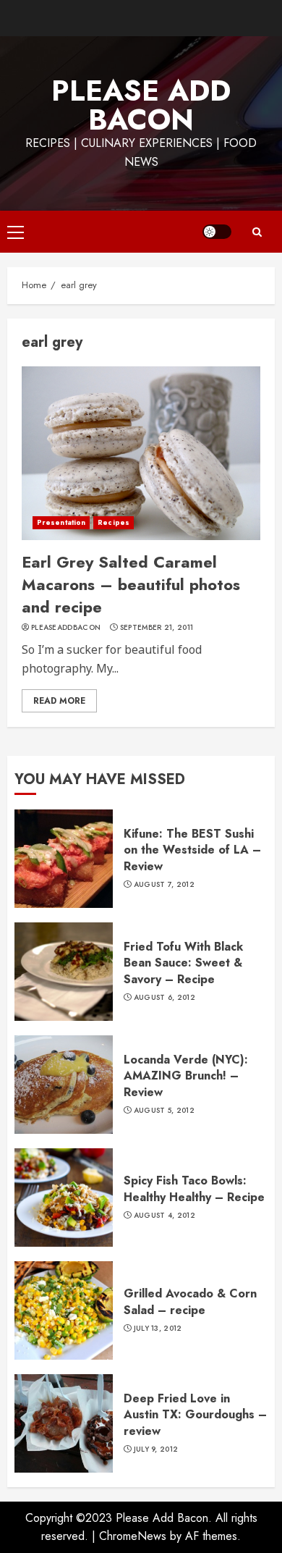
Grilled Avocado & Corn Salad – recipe (190, 1301)
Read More (59, 700)
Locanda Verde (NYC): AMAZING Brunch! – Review (186, 1075)
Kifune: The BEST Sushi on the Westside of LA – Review (192, 850)
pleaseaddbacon (66, 628)
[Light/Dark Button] (216, 231)
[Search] (257, 232)
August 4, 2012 (164, 1216)
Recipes (113, 522)
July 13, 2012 (158, 1328)
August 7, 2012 (164, 885)
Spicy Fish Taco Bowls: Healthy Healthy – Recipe (194, 1188)
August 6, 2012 (164, 998)
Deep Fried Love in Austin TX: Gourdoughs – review (195, 1414)
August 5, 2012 (164, 1111)
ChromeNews (132, 1536)
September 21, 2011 (156, 628)
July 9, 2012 (156, 1449)
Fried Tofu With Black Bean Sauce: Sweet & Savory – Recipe (183, 963)
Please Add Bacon (141, 105)
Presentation (61, 522)
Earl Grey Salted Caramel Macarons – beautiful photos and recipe (131, 584)
